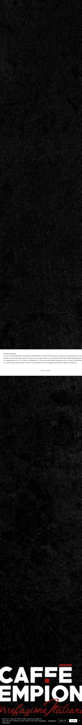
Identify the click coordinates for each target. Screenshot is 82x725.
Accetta (73, 721)
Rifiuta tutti (63, 721)
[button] (45, 371)
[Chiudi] (79, 720)
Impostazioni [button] (52, 721)
